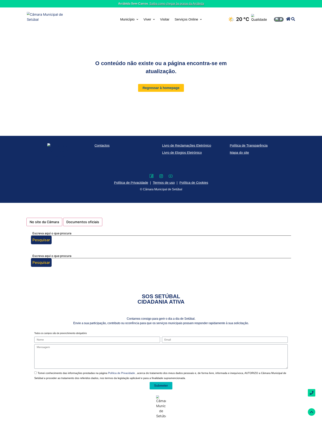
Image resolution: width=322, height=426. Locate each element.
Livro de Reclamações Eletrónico (186, 145)
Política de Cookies (193, 183)
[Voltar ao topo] (311, 412)
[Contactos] (311, 393)
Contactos (102, 145)
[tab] (44, 222)
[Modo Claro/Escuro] (279, 19)
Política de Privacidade (122, 373)
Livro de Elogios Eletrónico (182, 153)
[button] (288, 19)
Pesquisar (41, 240)
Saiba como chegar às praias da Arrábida (176, 3)
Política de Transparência (249, 145)
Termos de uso (164, 183)
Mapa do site (239, 153)
